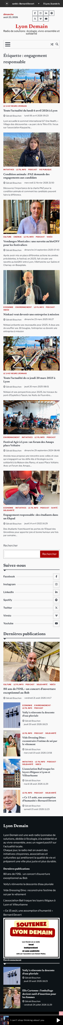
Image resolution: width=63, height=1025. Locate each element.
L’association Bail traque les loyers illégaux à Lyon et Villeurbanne (38, 772)
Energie (18, 237)
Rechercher (10, 545)
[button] (58, 1020)
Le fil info (21, 170)
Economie (8, 307)
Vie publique (45, 170)
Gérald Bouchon (14, 115)
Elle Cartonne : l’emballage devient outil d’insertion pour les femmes (39, 994)
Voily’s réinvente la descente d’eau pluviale (28, 884)
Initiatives (8, 170)
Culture (7, 237)
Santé (54, 508)
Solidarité (8, 510)
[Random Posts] (51, 44)
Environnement (23, 307)
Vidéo (49, 237)
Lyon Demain (31, 26)
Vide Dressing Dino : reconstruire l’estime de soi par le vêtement (39, 741)
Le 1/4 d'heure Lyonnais (15, 106)
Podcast (32, 170)
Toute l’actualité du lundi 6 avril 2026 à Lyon (30, 110)
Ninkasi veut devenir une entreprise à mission (31, 314)
